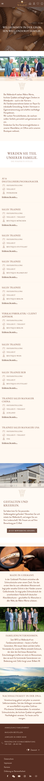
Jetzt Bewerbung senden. (22, 530)
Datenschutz (8, 759)
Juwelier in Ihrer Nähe (16, 737)
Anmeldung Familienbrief (17, 727)
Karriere (7, 767)
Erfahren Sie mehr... (9, 197)
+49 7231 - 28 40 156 (12, 744)
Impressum (8, 763)
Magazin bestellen (14, 732)
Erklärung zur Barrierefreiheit (14, 771)
